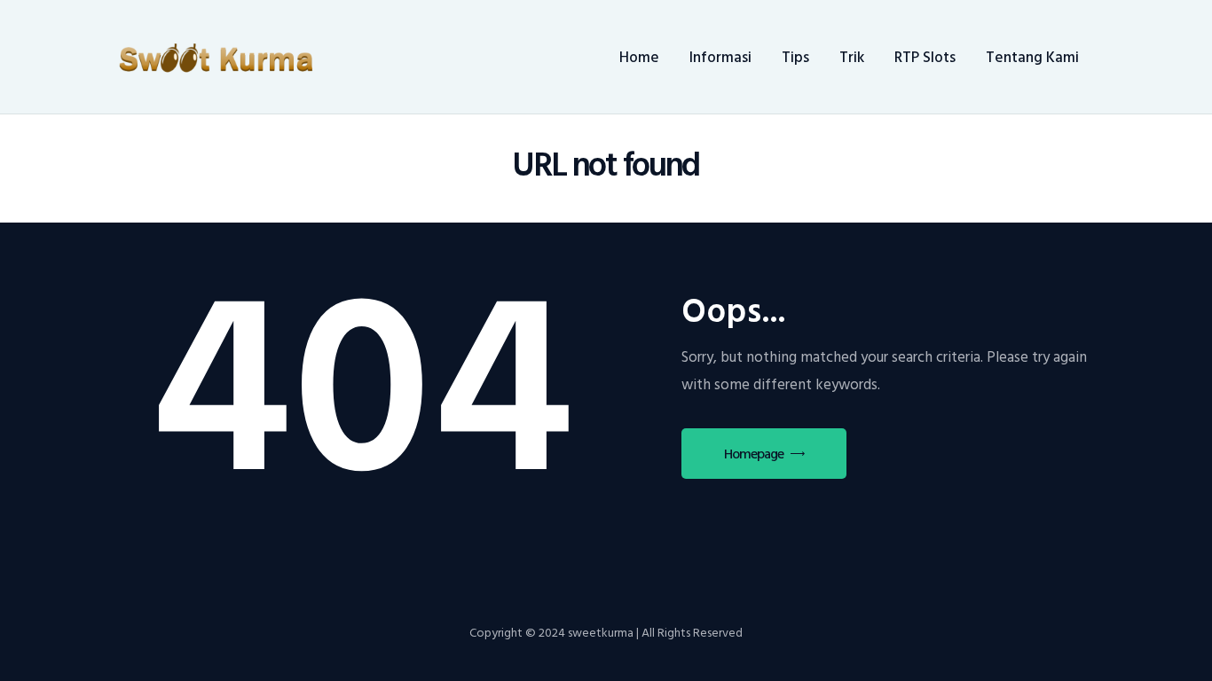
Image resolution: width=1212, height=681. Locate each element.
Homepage (753, 454)
